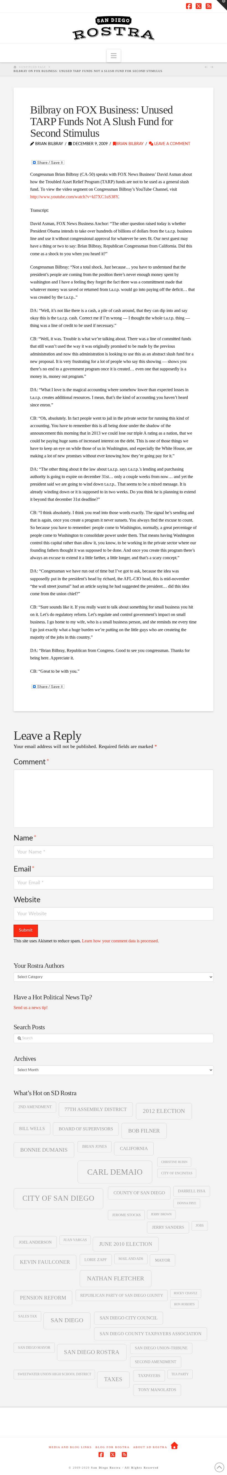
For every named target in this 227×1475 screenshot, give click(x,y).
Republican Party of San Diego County (121, 1295)
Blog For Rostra (113, 1447)
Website (27, 900)
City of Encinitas (176, 1173)
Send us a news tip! (31, 1007)
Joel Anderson (35, 1242)
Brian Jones (94, 1146)
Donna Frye (186, 1203)
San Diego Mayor (34, 1348)
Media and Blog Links (70, 1447)
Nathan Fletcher (115, 1278)
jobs (200, 1226)
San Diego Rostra (91, 1352)
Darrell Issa (191, 1191)
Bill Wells (32, 1128)
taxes (113, 1379)
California (134, 1148)
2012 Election (164, 1111)
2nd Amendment (35, 1107)
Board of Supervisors (86, 1128)
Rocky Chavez (185, 1293)
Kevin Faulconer (45, 1262)
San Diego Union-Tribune (161, 1348)
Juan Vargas (75, 1240)
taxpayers (149, 1375)
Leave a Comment (171, 144)
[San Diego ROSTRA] (175, 1446)
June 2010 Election (125, 1244)
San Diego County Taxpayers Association (151, 1333)
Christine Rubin (174, 1162)
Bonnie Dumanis (44, 1150)
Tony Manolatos (157, 1390)
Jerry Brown (161, 1214)
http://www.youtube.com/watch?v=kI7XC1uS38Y (74, 196)
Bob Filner (144, 1131)
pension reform (43, 1298)
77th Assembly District (96, 1109)
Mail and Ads (130, 1259)
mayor (162, 1260)
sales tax (27, 1316)
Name (25, 838)
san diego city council (129, 1318)
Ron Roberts (184, 1304)
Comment (31, 762)
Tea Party (180, 1374)
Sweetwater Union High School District (54, 1374)
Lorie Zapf (95, 1259)
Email (24, 869)
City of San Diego (58, 1198)
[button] (114, 55)
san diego (67, 1320)
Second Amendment (155, 1362)
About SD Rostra (150, 1447)
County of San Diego (139, 1192)
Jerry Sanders (168, 1227)
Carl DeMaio (115, 1171)
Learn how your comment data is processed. (120, 940)
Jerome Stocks (126, 1215)
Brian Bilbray (130, 144)
